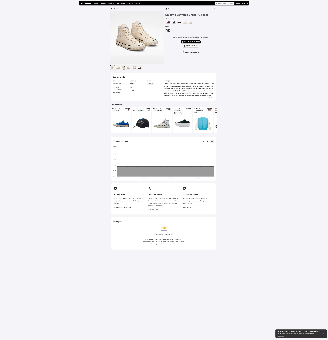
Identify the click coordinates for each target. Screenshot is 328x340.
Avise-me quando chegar (191, 42)
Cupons (122, 3)
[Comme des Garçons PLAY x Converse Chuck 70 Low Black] (179, 22)
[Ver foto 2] (118, 67)
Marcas (96, 3)
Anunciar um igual (191, 46)
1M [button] (203, 141)
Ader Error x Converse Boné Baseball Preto (139, 109)
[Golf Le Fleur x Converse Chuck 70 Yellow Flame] (184, 22)
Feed (117, 3)
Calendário (111, 3)
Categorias (103, 3)
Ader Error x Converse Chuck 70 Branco (159, 109)
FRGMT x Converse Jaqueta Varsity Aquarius (199, 110)
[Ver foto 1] (112, 67)
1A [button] (207, 141)
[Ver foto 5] (134, 67)
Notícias (137, 3)
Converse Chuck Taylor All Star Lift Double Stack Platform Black (178, 110)
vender (238, 3)
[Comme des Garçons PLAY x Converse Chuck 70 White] (190, 22)
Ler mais (211, 97)
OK (323, 333)
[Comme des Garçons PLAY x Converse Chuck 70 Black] (167, 22)
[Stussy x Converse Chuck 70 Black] (173, 22)
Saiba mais (187, 207)
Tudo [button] (212, 141)
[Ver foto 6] (140, 67)
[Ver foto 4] (129, 67)
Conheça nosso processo (122, 207)
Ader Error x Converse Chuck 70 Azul (118, 109)
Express (130, 3)
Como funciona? (154, 210)
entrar (245, 3)
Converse (116, 8)
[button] (121, 120)
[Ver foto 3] (123, 67)
